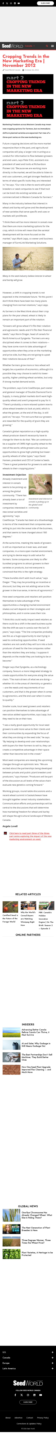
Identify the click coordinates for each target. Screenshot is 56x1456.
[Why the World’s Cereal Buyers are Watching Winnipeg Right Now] (28, 909)
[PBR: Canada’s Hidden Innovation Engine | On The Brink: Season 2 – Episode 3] (46, 909)
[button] (52, 46)
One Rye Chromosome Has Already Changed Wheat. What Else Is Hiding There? (37, 1215)
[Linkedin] (15, 3)
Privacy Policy (43, 1417)
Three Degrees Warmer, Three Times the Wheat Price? (36, 1241)
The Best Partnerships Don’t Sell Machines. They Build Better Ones (37, 1057)
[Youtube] (19, 3)
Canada (28, 45)
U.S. (4, 1352)
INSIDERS (28, 1024)
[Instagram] (11, 3)
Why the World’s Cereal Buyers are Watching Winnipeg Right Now (28, 919)
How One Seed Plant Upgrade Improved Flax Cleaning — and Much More (36, 1070)
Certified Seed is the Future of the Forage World (10, 918)
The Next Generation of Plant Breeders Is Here (36, 1229)
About (8, 1417)
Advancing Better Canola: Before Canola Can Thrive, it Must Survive (35, 1032)
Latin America (9, 1368)
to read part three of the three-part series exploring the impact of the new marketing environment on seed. (30, 836)
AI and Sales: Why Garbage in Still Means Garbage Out (36, 1045)
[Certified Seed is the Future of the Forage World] (10, 912)
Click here (14, 833)
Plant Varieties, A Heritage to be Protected (37, 1254)
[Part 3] (5, 834)
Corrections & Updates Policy (29, 1423)
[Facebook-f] (3, 3)
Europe (6, 1363)
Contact (29, 1417)
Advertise (18, 1417)
